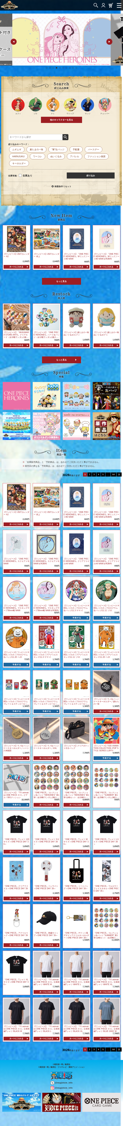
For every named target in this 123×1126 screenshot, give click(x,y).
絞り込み (91, 175)
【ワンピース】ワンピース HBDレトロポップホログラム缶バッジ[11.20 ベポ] (16, 654)
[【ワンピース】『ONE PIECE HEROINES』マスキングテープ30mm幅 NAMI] (16, 590)
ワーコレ (37, 156)
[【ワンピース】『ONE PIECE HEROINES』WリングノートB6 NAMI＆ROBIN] (106, 238)
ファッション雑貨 (96, 156)
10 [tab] (76, 68)
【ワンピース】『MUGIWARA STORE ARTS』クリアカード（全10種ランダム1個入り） (16, 336)
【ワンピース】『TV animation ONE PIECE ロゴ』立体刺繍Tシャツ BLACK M (16, 1028)
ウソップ (70, 114)
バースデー (93, 149)
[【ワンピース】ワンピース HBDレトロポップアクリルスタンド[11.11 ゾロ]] (76, 637)
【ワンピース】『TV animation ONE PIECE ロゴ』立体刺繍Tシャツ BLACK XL (76, 1028)
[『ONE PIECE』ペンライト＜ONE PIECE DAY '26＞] (46, 871)
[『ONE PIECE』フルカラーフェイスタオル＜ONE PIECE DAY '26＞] (106, 871)
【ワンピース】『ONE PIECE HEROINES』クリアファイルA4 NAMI (76, 561)
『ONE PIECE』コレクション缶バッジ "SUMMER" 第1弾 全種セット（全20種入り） (106, 936)
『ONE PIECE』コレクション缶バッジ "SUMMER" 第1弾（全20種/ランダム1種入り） (106, 796)
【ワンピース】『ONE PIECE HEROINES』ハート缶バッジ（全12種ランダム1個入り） (46, 336)
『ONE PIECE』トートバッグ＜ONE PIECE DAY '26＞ (76, 887)
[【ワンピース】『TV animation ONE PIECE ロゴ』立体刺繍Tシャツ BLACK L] (46, 1011)
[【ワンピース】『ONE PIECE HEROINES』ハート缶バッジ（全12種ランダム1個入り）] (46, 317)
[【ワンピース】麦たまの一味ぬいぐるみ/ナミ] (106, 317)
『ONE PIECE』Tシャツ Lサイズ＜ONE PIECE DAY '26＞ (106, 841)
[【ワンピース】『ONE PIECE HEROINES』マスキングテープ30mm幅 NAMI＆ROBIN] (46, 590)
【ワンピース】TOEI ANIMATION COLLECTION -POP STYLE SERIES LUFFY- (106, 748)
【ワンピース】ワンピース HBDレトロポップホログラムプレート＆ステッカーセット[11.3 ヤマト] (16, 702)
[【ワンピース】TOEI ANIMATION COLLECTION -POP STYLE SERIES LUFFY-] (106, 730)
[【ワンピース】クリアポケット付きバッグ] (76, 730)
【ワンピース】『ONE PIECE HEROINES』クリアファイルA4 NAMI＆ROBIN (106, 561)
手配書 (76, 149)
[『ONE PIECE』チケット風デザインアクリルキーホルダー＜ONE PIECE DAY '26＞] (76, 917)
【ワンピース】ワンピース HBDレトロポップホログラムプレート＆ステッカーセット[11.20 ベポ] (76, 702)
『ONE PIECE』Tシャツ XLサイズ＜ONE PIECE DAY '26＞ (16, 982)
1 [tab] (46, 68)
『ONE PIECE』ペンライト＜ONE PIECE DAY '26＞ (46, 887)
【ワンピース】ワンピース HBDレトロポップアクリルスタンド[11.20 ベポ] (106, 654)
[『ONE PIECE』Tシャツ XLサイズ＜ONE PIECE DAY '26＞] (16, 964)
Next (109, 42)
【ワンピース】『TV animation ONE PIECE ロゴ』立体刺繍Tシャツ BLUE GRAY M (106, 1028)
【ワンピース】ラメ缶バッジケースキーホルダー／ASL (46, 747)
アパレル (74, 156)
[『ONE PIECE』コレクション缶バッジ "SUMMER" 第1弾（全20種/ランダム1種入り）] (106, 777)
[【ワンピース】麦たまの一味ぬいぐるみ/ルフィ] (76, 317)
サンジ (87, 114)
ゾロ (35, 114)
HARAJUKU (18, 156)
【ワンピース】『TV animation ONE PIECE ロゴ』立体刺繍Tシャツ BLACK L (46, 1028)
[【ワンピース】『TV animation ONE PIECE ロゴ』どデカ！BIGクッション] (16, 777)
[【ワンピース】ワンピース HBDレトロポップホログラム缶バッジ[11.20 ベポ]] (16, 637)
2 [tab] (50, 68)
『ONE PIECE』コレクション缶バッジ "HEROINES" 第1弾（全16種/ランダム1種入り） (46, 796)
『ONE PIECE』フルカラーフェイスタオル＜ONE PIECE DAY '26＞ (106, 888)
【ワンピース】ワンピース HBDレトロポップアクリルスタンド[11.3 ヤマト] (46, 654)
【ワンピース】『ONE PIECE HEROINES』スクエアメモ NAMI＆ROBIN (46, 561)
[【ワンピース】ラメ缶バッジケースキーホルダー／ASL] (46, 730)
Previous (14, 42)
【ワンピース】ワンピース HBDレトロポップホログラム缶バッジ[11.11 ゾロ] (106, 608)
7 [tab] (66, 68)
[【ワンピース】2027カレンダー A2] (16, 238)
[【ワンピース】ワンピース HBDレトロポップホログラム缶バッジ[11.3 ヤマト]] (76, 590)
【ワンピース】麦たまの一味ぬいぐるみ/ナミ (106, 333)
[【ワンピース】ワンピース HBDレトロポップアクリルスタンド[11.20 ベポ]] (106, 637)
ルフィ (18, 114)
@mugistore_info (64, 1082)
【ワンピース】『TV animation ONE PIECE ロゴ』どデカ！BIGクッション (16, 795)
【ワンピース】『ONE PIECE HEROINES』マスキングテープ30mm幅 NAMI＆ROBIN (46, 608)
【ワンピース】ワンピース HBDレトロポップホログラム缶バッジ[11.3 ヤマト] (76, 608)
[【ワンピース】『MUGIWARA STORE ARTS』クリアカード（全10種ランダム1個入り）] (16, 317)
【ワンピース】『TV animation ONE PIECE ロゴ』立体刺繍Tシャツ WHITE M (46, 982)
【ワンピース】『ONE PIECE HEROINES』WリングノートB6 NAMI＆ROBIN (106, 256)
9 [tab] (73, 68)
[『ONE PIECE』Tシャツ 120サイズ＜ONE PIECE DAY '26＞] (16, 824)
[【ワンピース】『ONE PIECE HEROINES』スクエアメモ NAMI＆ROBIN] (46, 543)
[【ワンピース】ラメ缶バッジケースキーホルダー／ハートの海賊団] (16, 730)
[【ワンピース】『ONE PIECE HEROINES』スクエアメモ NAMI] (16, 543)
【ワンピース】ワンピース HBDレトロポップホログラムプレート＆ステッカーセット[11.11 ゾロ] (46, 702)
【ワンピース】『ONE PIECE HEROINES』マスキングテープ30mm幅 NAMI (16, 608)
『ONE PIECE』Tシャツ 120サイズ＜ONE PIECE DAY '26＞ (16, 841)
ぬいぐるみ (56, 156)
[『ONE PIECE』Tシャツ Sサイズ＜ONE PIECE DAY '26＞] (46, 824)
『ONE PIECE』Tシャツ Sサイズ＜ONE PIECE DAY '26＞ (46, 841)
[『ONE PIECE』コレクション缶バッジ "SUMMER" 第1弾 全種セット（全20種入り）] (106, 917)
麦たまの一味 (36, 149)
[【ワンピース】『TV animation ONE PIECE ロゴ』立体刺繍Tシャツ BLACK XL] (76, 1011)
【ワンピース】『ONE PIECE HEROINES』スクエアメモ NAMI (16, 561)
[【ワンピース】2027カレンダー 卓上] (46, 238)
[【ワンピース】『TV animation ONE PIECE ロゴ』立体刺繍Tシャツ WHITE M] (46, 964)
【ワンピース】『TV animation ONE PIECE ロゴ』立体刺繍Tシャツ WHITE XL (106, 982)
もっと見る (61, 281)
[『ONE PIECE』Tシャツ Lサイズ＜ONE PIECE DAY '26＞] (106, 824)
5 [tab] (60, 68)
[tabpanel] (61, 40)
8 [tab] (69, 68)
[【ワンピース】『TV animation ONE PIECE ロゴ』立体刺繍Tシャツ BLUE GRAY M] (106, 1011)
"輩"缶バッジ (58, 149)
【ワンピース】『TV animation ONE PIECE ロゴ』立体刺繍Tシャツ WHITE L (76, 982)
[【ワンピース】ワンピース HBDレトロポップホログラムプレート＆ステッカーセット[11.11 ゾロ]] (46, 684)
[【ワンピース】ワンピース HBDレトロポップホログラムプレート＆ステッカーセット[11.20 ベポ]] (76, 684)
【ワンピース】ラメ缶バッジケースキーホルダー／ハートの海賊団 (16, 748)
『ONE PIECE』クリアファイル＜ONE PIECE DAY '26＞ (16, 888)
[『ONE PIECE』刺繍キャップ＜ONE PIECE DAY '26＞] (46, 917)
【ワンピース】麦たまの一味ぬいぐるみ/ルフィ (76, 333)
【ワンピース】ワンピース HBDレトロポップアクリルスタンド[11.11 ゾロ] (76, 654)
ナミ (53, 114)
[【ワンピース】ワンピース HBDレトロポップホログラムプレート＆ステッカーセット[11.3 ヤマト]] (16, 684)
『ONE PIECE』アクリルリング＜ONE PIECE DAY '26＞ (16, 935)
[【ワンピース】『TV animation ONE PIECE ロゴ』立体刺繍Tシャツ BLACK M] (16, 1011)
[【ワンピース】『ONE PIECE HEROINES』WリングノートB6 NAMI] (76, 238)
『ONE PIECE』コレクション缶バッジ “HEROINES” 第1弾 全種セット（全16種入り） (76, 796)
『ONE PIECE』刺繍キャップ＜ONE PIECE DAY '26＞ (46, 934)
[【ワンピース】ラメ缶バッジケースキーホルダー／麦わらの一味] (106, 684)
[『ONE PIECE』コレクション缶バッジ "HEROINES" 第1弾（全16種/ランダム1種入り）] (46, 777)
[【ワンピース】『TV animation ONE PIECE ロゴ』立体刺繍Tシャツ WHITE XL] (106, 964)
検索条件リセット (63, 186)
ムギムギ (16, 149)
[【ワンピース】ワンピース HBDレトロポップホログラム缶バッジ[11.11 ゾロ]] (106, 590)
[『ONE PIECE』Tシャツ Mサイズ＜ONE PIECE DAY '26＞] (76, 824)
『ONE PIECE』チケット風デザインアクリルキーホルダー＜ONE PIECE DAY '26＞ (76, 935)
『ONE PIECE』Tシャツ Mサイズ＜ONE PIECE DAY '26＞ (76, 841)
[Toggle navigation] (119, 5)
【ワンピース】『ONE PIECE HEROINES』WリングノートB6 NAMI (76, 256)
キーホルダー (19, 163)
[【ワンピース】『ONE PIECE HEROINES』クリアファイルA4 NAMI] (76, 543)
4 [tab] (56, 68)
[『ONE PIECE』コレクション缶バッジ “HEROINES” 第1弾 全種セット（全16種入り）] (76, 777)
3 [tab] (53, 68)
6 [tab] (63, 68)
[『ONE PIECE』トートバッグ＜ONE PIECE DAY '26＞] (76, 871)
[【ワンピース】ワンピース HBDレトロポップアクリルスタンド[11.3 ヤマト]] (46, 637)
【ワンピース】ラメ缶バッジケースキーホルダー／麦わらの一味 (106, 701)
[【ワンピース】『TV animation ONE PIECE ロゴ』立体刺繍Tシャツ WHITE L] (76, 964)
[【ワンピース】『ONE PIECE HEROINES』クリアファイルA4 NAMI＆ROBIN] (106, 543)
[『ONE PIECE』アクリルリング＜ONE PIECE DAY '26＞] (16, 917)
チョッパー (104, 114)
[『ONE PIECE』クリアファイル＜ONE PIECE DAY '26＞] (16, 871)
